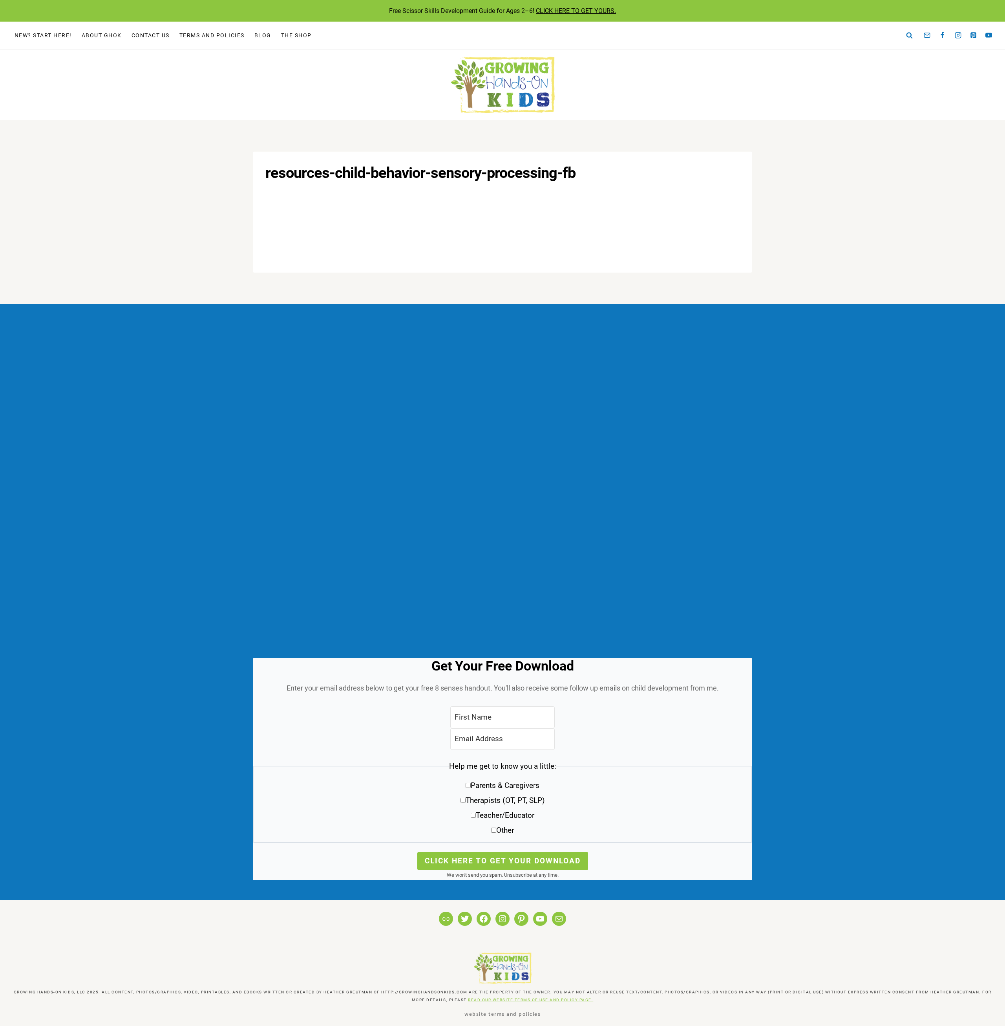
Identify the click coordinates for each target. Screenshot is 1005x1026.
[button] (502, 801)
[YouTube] (989, 35)
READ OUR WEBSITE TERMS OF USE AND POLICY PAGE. (530, 1000)
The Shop (296, 35)
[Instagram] (958, 35)
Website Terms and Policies (502, 1013)
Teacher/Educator (505, 815)
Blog (262, 35)
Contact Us (151, 35)
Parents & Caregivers (505, 785)
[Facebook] (942, 35)
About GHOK (102, 35)
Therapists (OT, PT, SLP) (505, 800)
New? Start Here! (43, 35)
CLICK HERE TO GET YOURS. (576, 11)
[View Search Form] (910, 35)
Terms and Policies (212, 35)
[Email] (927, 35)
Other (505, 830)
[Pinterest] (973, 35)
